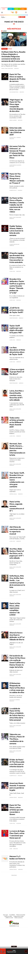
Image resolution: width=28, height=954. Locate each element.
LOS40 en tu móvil (9, 917)
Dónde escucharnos (19, 917)
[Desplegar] (14, 946)
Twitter (14, 886)
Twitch (20, 886)
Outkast (10, 48)
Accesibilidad (12, 914)
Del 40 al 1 (4, 48)
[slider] (14, 948)
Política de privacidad (20, 914)
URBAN (22, 8)
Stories (22, 886)
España (3, 17)
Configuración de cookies (19, 916)
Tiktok (8, 886)
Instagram (5, 886)
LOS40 (3, 8)
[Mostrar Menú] (2, 12)
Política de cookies (8, 916)
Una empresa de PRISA (14, 922)
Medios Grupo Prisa (14, 926)
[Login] (26, 12)
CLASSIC (10, 8)
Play (26, 951)
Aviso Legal (5, 914)
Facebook (17, 886)
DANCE (16, 8)
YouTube (11, 886)
